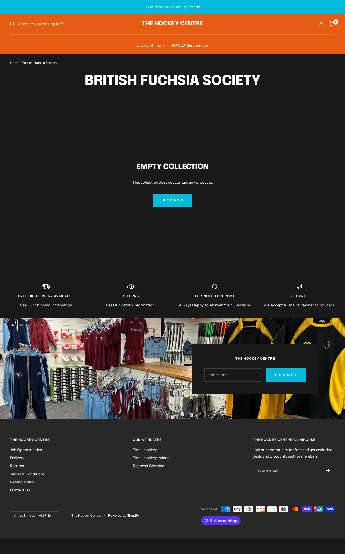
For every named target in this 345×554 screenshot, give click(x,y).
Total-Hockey (145, 449)
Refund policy (22, 482)
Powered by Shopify (123, 515)
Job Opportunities (26, 449)
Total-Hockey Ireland (151, 457)
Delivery (17, 457)
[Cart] (332, 23)
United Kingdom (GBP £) (32, 515)
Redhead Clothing (148, 465)
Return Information (138, 305)
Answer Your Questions (230, 305)
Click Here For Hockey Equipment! (173, 7)
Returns (17, 465)
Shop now (173, 200)
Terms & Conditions (27, 474)
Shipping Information (53, 305)
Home (14, 63)
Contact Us (20, 490)
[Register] (328, 470)
